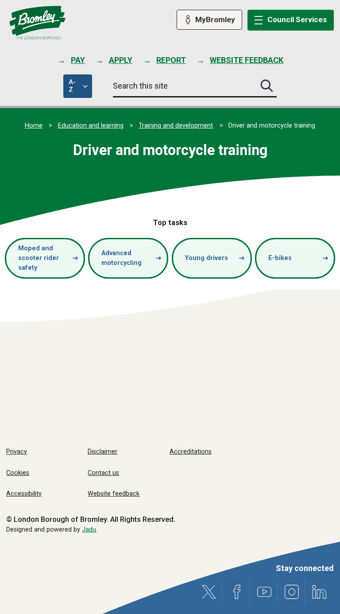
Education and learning (91, 125)
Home (33, 125)
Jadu (89, 529)
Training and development (176, 125)
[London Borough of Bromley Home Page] (37, 23)
